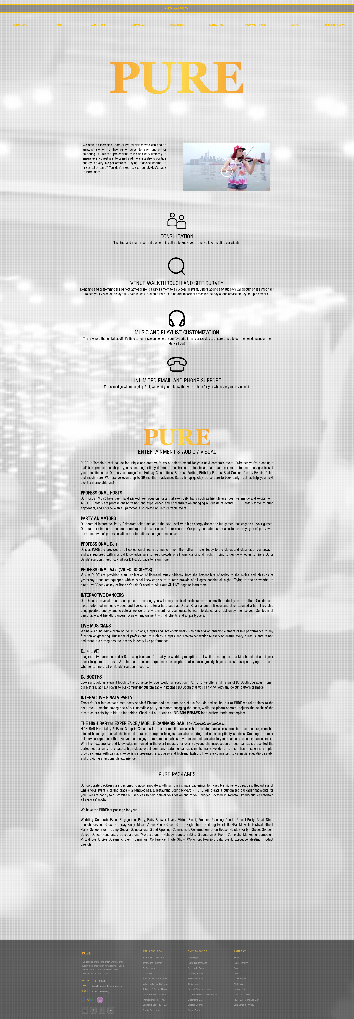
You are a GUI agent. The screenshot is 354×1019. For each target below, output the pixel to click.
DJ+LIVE (153, 167)
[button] (177, 24)
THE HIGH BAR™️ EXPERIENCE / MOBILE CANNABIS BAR (134, 723)
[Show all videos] (227, 195)
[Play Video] (227, 171)
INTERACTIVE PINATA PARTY (107, 697)
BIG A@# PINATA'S (187, 713)
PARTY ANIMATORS (98, 518)
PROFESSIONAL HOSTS (101, 493)
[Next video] (261, 167)
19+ (206, 724)
